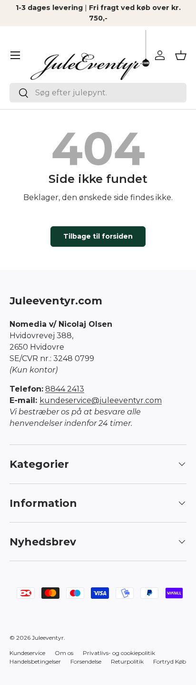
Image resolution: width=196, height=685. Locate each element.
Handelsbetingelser (35, 661)
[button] (180, 55)
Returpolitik (127, 661)
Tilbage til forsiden (98, 236)
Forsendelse (85, 661)
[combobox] (98, 92)
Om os (64, 652)
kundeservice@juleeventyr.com (100, 400)
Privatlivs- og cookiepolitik (119, 652)
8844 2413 (64, 388)
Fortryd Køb (169, 661)
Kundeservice (27, 652)
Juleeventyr (48, 637)
